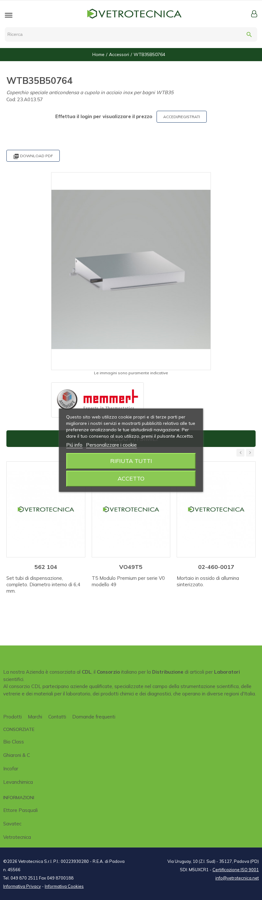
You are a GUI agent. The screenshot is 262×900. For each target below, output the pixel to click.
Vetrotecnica (17, 837)
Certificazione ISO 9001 (235, 869)
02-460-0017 (216, 567)
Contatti (57, 717)
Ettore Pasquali (20, 810)
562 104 (46, 567)
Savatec (12, 824)
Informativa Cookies (64, 886)
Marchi (35, 717)
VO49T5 (131, 567)
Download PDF (33, 156)
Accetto (131, 478)
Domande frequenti (93, 717)
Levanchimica (18, 782)
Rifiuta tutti (131, 461)
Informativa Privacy (22, 886)
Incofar (10, 769)
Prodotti (12, 717)
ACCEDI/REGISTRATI (181, 116)
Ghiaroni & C (16, 755)
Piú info (74, 445)
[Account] (254, 13)
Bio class (13, 742)
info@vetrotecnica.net (237, 877)
